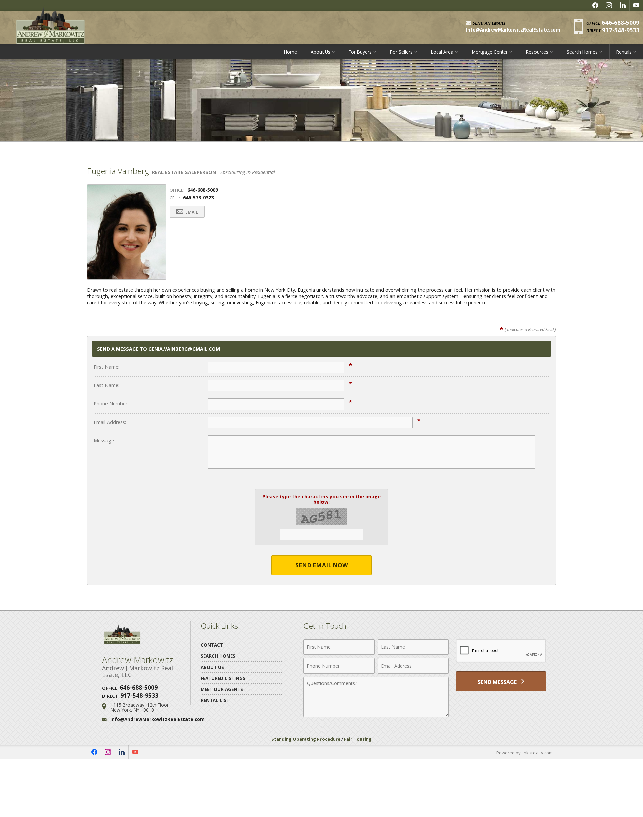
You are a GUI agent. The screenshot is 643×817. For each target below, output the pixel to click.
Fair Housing (358, 739)
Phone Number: (111, 403)
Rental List (215, 700)
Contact (212, 645)
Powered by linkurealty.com (524, 753)
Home (290, 52)
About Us (212, 667)
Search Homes (218, 656)
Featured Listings (223, 678)
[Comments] (376, 715)
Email (191, 212)
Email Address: (110, 422)
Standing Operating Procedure (305, 739)
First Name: (106, 367)
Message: (104, 440)
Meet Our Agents (222, 689)
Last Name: (106, 385)
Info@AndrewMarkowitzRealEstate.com (157, 719)
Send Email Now (321, 565)
